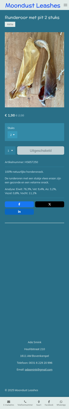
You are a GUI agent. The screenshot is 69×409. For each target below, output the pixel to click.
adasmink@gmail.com (38, 369)
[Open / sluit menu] (65, 5)
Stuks (11, 128)
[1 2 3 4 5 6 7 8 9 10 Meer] (10, 150)
